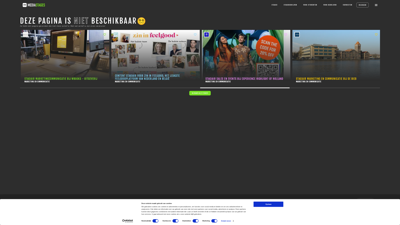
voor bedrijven (330, 5)
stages (275, 5)
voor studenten (310, 5)
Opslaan (268, 204)
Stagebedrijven (290, 5)
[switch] (175, 220)
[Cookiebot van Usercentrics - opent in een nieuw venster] (128, 220)
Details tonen (226, 221)
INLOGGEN (362, 5)
